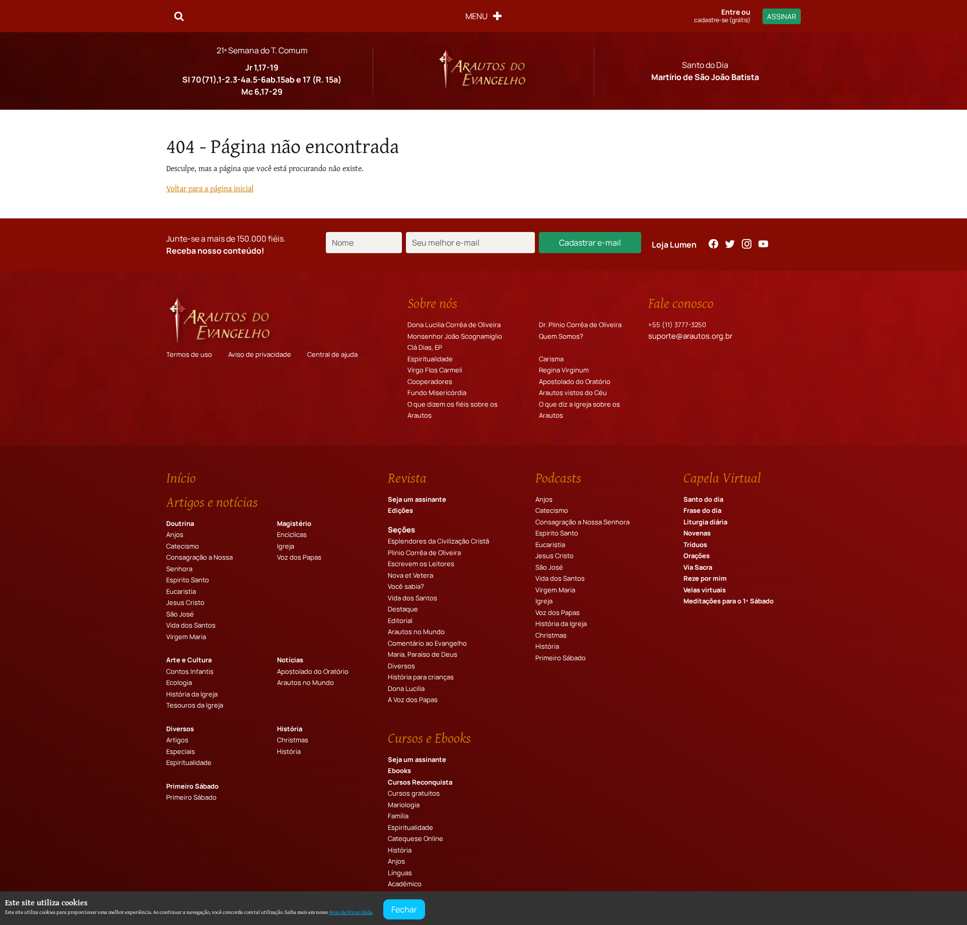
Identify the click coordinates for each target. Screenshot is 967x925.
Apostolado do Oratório (574, 381)
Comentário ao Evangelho (427, 643)
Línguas (400, 872)
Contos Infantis (190, 671)
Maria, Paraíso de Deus (422, 654)
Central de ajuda (332, 354)
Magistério (294, 523)
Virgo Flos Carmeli (434, 369)
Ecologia (179, 682)
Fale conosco (681, 303)
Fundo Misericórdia (436, 392)
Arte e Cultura (189, 659)
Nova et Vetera (410, 575)
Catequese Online (415, 838)
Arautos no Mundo (305, 682)
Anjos (174, 534)
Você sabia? (406, 586)
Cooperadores (429, 381)
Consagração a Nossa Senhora (582, 521)
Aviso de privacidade (259, 354)
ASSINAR (781, 16)
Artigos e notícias (212, 502)
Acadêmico (405, 883)
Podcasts (558, 478)
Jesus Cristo (185, 602)
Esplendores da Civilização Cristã (438, 541)
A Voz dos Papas (413, 699)
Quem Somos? (561, 336)
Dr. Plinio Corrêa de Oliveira (580, 324)
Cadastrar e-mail (590, 242)
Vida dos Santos (191, 625)
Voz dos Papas (299, 557)
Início (181, 478)
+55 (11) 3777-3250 (677, 324)
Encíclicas (292, 534)
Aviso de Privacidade (350, 912)
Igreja (285, 546)
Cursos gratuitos (414, 793)
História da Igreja (192, 694)
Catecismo (182, 546)
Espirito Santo (187, 579)
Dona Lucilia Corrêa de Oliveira (454, 324)
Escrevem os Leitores (421, 563)
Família (398, 815)
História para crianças (421, 676)
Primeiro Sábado (192, 786)
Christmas (292, 739)
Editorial (400, 620)
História (289, 728)
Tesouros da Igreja (194, 705)
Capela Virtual (722, 478)
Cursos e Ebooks (429, 738)
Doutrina (180, 523)
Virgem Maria (186, 636)
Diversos (180, 728)
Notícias (290, 659)
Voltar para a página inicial (209, 188)
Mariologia (404, 804)
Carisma (551, 358)
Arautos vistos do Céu (573, 392)
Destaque (403, 608)
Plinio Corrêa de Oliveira (424, 552)
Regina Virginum (564, 369)
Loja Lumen (674, 244)
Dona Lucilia (406, 688)
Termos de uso (189, 354)
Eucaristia (181, 591)
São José (180, 614)
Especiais (180, 751)
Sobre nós (432, 303)
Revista (407, 478)
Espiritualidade (430, 358)
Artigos (177, 739)
